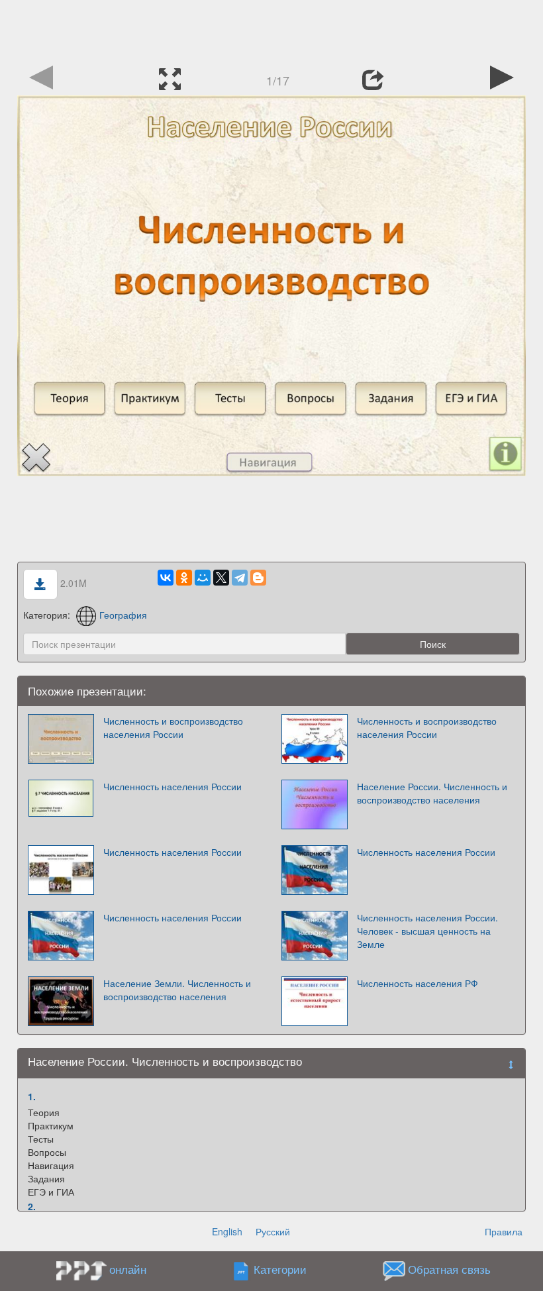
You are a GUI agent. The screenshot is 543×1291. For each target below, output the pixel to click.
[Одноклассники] (184, 578)
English (227, 1231)
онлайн (127, 1269)
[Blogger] (258, 578)
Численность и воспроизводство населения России (173, 727)
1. (32, 1096)
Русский (273, 1231)
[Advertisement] (271, 30)
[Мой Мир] (203, 578)
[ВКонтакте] (165, 578)
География (123, 614)
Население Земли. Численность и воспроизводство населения (177, 989)
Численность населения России (172, 786)
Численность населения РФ (417, 983)
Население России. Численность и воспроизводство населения (432, 793)
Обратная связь (449, 1270)
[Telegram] (240, 578)
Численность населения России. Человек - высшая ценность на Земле (427, 931)
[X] (221, 578)
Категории (280, 1270)
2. (32, 1206)
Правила (503, 1231)
